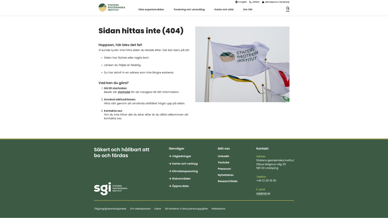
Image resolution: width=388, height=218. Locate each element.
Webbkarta (218, 208)
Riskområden (181, 178)
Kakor (157, 208)
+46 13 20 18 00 (266, 180)
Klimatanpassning (185, 171)
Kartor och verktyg (185, 163)
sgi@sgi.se (263, 193)
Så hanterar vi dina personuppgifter (186, 208)
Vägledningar (181, 156)
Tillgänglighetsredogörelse (110, 208)
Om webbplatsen (140, 208)
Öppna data (180, 186)
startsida (124, 92)
